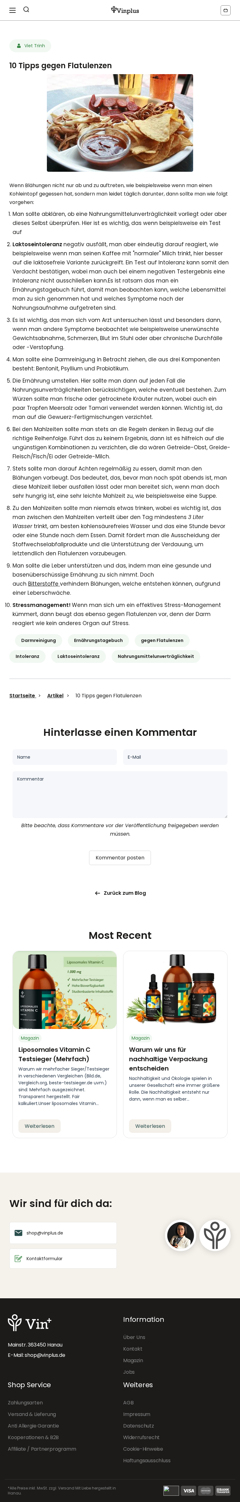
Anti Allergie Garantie (33, 1425)
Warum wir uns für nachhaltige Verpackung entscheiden (168, 1059)
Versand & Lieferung (32, 1414)
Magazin (133, 1360)
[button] (226, 10)
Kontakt (132, 1348)
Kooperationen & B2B (33, 1437)
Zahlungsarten (25, 1402)
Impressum (136, 1414)
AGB (128, 1402)
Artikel (55, 695)
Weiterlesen (39, 1126)
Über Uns (134, 1337)
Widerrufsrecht (141, 1437)
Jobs (129, 1372)
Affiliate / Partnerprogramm (42, 1449)
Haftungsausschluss (146, 1460)
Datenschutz (138, 1425)
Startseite (22, 695)
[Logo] (125, 10)
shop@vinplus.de (45, 1355)
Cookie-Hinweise (143, 1449)
